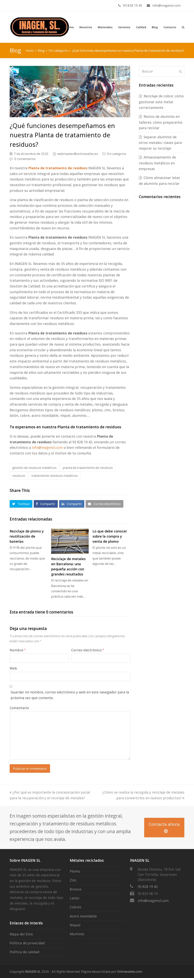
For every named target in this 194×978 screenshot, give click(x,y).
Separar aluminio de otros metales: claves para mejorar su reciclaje (160, 143)
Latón (74, 898)
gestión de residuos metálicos (34, 467)
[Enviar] (180, 71)
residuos (18, 475)
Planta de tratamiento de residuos (57, 168)
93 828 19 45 (148, 886)
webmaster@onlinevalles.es (77, 153)
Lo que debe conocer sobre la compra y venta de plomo (109, 536)
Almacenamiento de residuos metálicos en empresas (157, 163)
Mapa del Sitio (21, 934)
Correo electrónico (87, 650)
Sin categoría (116, 153)
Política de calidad (24, 952)
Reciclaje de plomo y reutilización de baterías (27, 536)
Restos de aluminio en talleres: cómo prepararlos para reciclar (160, 122)
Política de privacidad (27, 943)
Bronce (75, 889)
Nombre (18, 650)
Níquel (75, 925)
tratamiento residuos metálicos (54, 475)
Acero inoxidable (83, 916)
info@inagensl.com (47, 447)
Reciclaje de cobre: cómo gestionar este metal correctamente (161, 102)
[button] (21, 504)
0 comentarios (25, 159)
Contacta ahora (164, 824)
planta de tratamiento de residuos (88, 467)
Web (13, 668)
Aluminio (77, 934)
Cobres (75, 907)
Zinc (73, 880)
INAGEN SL (33, 971)
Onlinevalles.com (129, 971)
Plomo (75, 871)
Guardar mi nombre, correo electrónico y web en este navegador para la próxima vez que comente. (70, 695)
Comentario (19, 708)
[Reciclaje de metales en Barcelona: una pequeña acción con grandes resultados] (70, 541)
